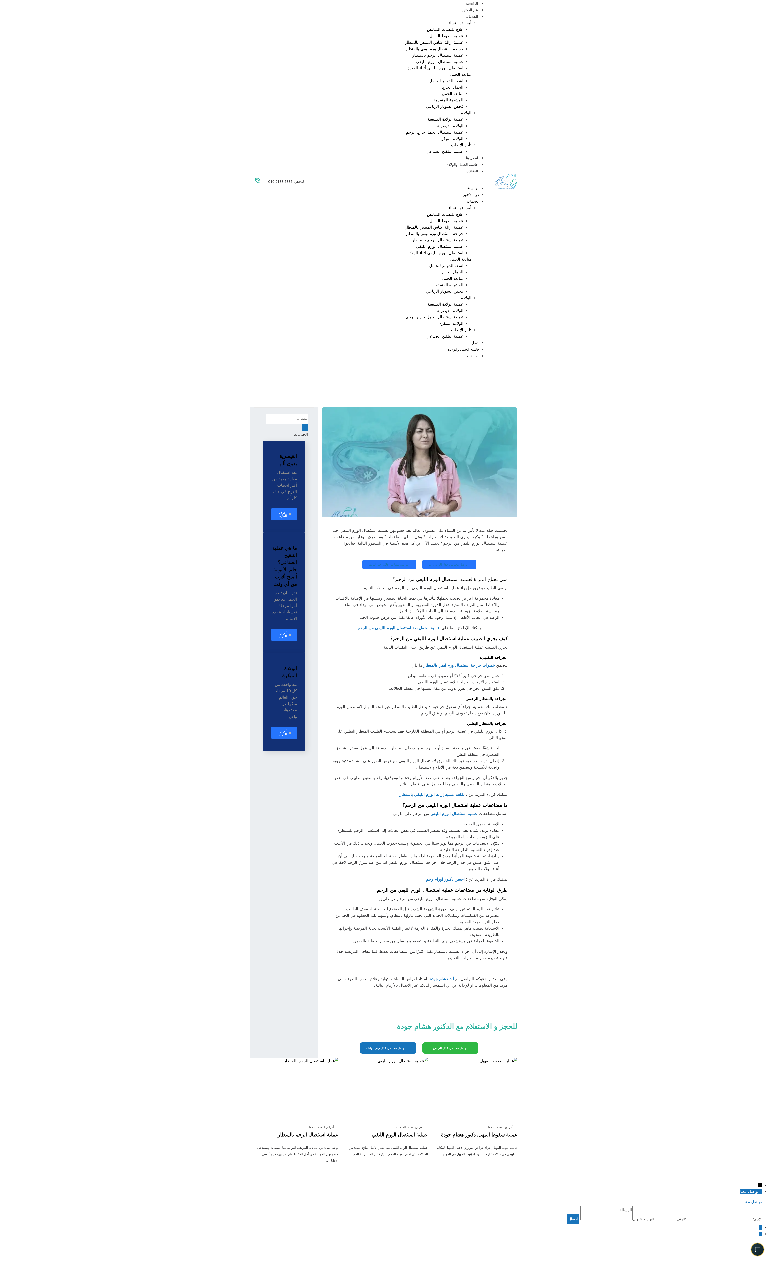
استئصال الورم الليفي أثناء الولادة (435, 68)
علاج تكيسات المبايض (445, 29)
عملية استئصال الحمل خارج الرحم (434, 132)
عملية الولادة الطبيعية (445, 119)
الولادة (466, 113)
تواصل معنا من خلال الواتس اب (448, 564)
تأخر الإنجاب (461, 145)
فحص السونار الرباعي (444, 106)
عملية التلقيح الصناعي (445, 151)
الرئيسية (472, 3)
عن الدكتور (470, 10)
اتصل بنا (472, 158)
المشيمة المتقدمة (448, 100)
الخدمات (471, 17)
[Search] (305, 427)
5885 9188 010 (280, 182)
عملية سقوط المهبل (446, 36)
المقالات (472, 171)
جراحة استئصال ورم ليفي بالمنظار (434, 49)
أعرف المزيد (283, 514)
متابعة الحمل (460, 74)
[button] (399, 181)
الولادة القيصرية (450, 125)
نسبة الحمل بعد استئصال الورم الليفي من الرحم (398, 628)
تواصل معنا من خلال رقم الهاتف (388, 564)
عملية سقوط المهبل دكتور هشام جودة (479, 1134)
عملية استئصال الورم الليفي (439, 61)
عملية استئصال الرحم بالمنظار (437, 55)
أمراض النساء (459, 23)
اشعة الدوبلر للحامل (446, 81)
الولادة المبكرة (451, 138)
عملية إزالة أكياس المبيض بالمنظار (434, 42)
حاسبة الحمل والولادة (462, 165)
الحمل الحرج (452, 87)
